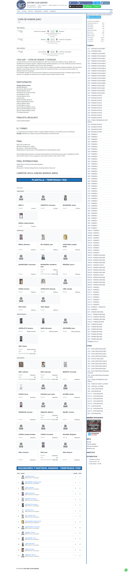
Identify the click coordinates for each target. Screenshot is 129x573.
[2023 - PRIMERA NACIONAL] (99, 332)
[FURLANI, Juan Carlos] (49, 390)
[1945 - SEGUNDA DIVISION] (99, 124)
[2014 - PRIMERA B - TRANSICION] (99, 307)
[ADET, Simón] (27, 344)
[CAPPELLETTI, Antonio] (27, 324)
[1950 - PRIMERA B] (99, 137)
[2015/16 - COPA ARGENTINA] (99, 403)
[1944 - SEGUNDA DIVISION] (99, 118)
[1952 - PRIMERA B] (99, 142)
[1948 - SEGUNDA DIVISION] (99, 132)
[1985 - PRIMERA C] (99, 225)
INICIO (18, 11)
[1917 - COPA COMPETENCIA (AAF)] (99, 349)
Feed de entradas (91, 444)
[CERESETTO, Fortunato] (49, 201)
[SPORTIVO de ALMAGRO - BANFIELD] (49, 34)
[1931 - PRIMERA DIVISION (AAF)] (99, 85)
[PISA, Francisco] (27, 451)
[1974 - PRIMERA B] (99, 196)
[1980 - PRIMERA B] (99, 211)
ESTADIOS (45, 11)
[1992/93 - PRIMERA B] (99, 245)
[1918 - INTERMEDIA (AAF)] (99, 51)
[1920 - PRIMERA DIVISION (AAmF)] (99, 56)
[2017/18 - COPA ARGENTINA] (99, 408)
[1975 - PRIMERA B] (99, 198)
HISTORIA (24, 11)
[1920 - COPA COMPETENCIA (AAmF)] (99, 356)
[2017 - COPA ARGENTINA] (99, 406)
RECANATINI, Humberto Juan (33, 482)
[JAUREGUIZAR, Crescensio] (27, 264)
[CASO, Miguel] (49, 303)
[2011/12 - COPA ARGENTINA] (99, 394)
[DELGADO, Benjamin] (71, 431)
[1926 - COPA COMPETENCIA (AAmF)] (99, 366)
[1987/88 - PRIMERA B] (99, 233)
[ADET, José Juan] (49, 370)
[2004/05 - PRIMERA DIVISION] (99, 275)
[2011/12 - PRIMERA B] (99, 295)
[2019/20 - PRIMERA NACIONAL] (99, 322)
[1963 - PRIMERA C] (99, 169)
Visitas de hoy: (93, 461)
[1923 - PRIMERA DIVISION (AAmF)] (99, 66)
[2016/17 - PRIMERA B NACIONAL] (99, 314)
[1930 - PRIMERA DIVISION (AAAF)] (99, 83)
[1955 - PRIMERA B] (99, 149)
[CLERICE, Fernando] (49, 431)
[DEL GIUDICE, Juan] (49, 242)
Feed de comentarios (92, 446)
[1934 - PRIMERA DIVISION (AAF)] (99, 93)
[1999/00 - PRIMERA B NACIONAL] (99, 262)
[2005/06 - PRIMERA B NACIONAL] (99, 277)
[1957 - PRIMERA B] (99, 154)
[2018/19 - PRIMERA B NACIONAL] (99, 319)
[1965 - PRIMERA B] (99, 174)
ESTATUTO (30, 11)
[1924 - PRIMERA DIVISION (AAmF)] (99, 68)
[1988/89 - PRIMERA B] (99, 235)
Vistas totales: (93, 463)
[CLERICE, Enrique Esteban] (27, 431)
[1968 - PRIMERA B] (99, 181)
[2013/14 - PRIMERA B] (99, 304)
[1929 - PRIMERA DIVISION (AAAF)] (99, 81)
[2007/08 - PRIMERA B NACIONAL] (99, 282)
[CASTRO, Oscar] (27, 390)
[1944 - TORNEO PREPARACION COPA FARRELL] (99, 121)
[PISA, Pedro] (27, 303)
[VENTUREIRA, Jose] (71, 324)
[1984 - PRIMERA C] (99, 223)
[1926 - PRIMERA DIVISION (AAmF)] (99, 73)
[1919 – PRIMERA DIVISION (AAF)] (99, 53)
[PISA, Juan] (49, 451)
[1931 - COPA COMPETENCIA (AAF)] (99, 368)
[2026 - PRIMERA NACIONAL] (99, 339)
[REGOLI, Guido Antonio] (27, 219)
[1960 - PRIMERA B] (99, 161)
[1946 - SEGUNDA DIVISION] (99, 127)
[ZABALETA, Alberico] (49, 410)
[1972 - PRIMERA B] (99, 191)
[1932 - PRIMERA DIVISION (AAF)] (99, 88)
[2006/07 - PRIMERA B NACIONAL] (99, 280)
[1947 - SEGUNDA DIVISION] (99, 129)
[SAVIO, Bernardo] (49, 324)
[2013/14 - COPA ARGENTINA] (99, 399)
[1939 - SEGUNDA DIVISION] (99, 105)
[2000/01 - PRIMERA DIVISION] (99, 265)
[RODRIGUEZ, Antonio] (27, 410)
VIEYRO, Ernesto (29, 549)
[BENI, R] (27, 201)
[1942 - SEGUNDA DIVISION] (99, 113)
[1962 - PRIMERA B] (99, 166)
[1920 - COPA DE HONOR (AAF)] (99, 359)
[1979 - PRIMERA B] (99, 208)
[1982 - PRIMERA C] (99, 216)
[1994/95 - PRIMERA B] (99, 250)
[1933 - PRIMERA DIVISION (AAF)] (99, 90)
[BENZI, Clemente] (27, 242)
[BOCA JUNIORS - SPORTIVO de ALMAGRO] (49, 53)
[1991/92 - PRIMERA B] (99, 243)
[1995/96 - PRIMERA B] (99, 253)
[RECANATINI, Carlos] (71, 201)
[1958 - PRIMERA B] (99, 156)
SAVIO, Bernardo (30, 543)
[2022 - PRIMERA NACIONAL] (99, 329)
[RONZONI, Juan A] (71, 264)
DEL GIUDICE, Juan (30, 515)
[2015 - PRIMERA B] (99, 309)
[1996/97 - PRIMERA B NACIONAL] (99, 255)
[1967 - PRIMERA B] (99, 179)
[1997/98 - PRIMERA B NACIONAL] (99, 258)
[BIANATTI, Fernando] (71, 370)
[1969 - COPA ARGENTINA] (99, 391)
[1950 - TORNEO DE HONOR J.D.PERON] (99, 384)
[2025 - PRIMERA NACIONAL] (99, 336)
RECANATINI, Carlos (30, 538)
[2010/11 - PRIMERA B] (99, 292)
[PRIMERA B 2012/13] (99, 341)
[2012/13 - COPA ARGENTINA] (99, 396)
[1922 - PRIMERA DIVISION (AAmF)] (99, 63)
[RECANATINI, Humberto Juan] (49, 264)
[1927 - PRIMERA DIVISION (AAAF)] (99, 76)
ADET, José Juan (29, 487)
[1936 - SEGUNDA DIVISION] (99, 98)
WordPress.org (91, 448)
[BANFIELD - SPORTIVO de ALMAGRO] (49, 41)
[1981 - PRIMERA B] (99, 213)
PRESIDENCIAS (38, 11)
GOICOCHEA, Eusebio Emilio (33, 521)
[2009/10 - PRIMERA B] (99, 287)
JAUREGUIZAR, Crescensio (32, 527)
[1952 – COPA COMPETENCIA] (99, 389)
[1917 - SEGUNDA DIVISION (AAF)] (99, 48)
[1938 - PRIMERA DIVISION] (99, 103)
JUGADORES (53, 11)
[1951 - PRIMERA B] (99, 139)
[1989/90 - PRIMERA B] (99, 238)
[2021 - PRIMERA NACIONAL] (99, 327)
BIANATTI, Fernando (31, 499)
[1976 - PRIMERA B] (99, 201)
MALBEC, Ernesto (30, 532)
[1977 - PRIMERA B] (99, 203)
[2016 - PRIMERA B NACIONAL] (99, 312)
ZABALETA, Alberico (30, 555)
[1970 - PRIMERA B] (99, 186)
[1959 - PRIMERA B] (99, 159)
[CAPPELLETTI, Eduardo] (49, 285)
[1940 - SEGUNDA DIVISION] (99, 108)
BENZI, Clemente (30, 493)
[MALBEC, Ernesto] (71, 410)
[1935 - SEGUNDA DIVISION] (99, 95)
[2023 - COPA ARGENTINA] (99, 413)
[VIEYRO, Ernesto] (27, 285)
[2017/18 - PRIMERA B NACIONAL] (99, 317)
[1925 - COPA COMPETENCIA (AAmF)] (99, 364)
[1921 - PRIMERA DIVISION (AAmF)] (99, 61)
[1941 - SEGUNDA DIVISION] (99, 110)
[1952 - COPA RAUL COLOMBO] (99, 386)
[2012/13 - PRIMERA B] (99, 297)
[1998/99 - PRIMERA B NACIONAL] (99, 260)
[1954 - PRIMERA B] (99, 146)
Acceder (89, 442)
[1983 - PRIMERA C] (99, 218)
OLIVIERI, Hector (30, 476)
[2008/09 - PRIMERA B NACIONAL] (99, 285)
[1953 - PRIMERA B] (99, 144)
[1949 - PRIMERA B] (99, 134)
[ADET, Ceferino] (27, 370)
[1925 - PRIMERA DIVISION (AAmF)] (99, 71)
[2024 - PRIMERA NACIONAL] (99, 334)
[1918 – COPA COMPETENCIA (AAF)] (99, 351)
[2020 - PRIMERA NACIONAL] (99, 324)
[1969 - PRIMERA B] (99, 184)
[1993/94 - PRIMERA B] (99, 248)
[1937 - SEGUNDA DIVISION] (99, 100)
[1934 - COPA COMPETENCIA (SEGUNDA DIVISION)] (99, 372)
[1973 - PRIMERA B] (99, 193)
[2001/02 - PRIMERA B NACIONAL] (99, 267)
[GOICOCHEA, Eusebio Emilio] (71, 242)
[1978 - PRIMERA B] (99, 206)
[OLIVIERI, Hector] (71, 390)
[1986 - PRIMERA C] (99, 228)
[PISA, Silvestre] (71, 451)
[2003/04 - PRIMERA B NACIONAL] (99, 272)
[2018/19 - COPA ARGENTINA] (99, 411)
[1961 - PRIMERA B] (99, 164)
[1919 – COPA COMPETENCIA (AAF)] (99, 354)
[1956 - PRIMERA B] (99, 151)
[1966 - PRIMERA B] (99, 176)
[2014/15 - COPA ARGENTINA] (99, 401)
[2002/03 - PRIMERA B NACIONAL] (99, 270)
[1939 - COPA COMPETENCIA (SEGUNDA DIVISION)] (99, 376)
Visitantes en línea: (94, 459)
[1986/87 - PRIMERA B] (99, 230)
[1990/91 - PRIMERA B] (99, 240)
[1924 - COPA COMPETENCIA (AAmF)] (99, 361)
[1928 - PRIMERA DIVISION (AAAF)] (99, 78)
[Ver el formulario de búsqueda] (111, 11)
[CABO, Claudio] (71, 285)
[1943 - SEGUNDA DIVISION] (99, 115)
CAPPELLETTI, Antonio (31, 504)
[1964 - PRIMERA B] (99, 171)
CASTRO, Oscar (29, 510)
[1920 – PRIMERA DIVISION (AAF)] (99, 58)
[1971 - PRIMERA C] (99, 188)
